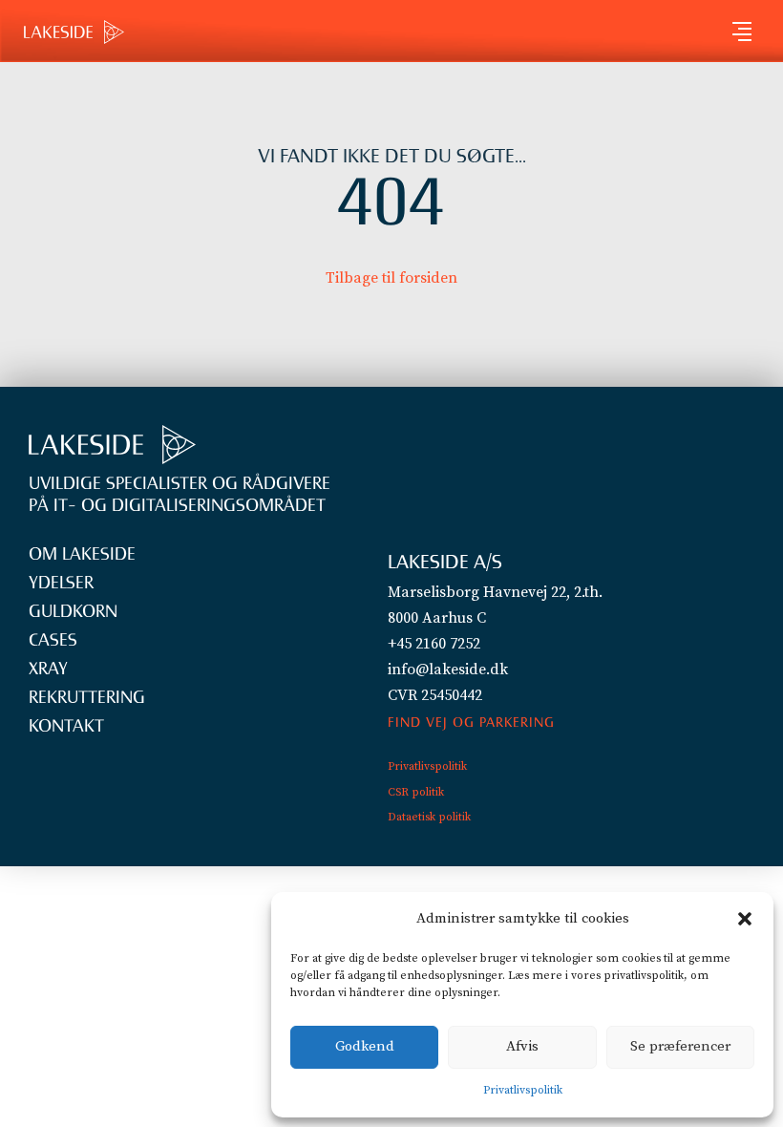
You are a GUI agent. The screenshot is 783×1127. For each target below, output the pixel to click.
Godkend (364, 1046)
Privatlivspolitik (522, 1090)
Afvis (522, 1046)
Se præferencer (680, 1046)
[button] (744, 918)
